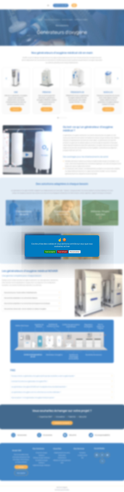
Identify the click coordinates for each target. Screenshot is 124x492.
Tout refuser (62, 252)
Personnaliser (75, 252)
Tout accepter (50, 252)
